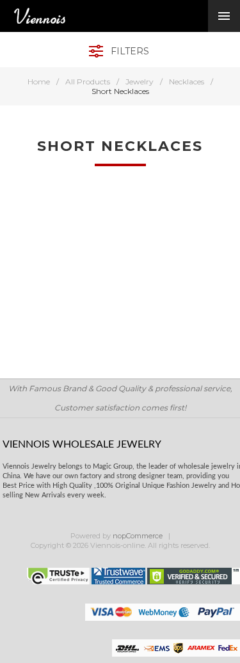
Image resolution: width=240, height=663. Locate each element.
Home (39, 81)
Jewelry (139, 81)
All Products (87, 81)
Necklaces (186, 81)
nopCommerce (138, 535)
